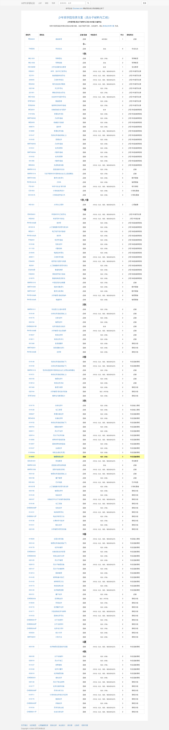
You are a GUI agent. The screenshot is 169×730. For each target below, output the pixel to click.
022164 (31, 391)
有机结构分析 (59, 586)
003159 (31, 646)
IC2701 (31, 75)
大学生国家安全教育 (59, 67)
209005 (31, 80)
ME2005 (32, 122)
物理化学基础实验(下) (59, 543)
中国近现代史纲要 (58, 282)
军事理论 (59, 58)
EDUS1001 (32, 461)
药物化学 (59, 703)
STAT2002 (31, 396)
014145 (31, 577)
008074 (31, 126)
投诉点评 (53, 725)
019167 (31, 448)
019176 (31, 405)
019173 (31, 586)
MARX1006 (31, 469)
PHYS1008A (31, 295)
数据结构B (59, 270)
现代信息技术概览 (58, 84)
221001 (31, 92)
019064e (31, 452)
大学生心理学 (59, 204)
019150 (31, 366)
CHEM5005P (31, 703)
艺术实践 (59, 482)
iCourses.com (78, 8)
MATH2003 (31, 143)
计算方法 (59, 637)
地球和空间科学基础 (59, 105)
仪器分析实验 (59, 539)
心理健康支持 (43, 725)
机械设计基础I (59, 122)
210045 (31, 252)
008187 (31, 499)
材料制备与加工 (58, 577)
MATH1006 (31, 178)
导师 (53, 3)
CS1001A (31, 195)
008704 (31, 427)
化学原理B (59, 156)
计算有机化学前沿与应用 (59, 694)
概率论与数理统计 (58, 396)
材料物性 (59, 665)
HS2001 (31, 71)
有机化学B (59, 335)
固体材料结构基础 (58, 444)
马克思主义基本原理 (59, 309)
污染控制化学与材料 (59, 611)
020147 (31, 568)
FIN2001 (31, 240)
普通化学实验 (59, 131)
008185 (31, 656)
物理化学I (58, 322)
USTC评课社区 (28, 2)
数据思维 (59, 101)
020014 (31, 435)
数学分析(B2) (59, 291)
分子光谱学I (58, 620)
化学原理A (59, 148)
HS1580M (31, 67)
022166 (31, 88)
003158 (31, 478)
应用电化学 (59, 598)
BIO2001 (31, 109)
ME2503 (32, 165)
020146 (31, 682)
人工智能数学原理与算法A (58, 227)
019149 (31, 313)
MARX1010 (31, 282)
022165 (31, 529)
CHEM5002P (31, 624)
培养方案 (85, 725)
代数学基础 (59, 152)
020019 (31, 660)
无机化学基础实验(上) (59, 135)
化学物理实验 (59, 673)
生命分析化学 (59, 712)
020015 (31, 564)
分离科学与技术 (58, 520)
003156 (31, 491)
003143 (31, 543)
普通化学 (59, 139)
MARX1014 (31, 173)
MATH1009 (31, 287)
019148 (31, 361)
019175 (31, 318)
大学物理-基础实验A (59, 295)
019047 (31, 335)
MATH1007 (31, 291)
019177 (31, 686)
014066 (31, 439)
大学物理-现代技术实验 (58, 391)
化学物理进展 (59, 590)
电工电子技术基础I (58, 231)
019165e (31, 114)
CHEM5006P (31, 690)
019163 (31, 156)
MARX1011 (31, 309)
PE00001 (31, 39)
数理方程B (59, 387)
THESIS (31, 48)
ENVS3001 (32, 214)
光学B (59, 352)
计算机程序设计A (59, 195)
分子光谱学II (58, 624)
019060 (31, 456)
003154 (31, 322)
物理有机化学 (59, 456)
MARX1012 (31, 169)
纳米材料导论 (59, 512)
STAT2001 (31, 101)
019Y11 (31, 694)
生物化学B (59, 418)
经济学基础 (59, 240)
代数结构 (59, 248)
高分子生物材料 (58, 568)
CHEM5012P (31, 516)
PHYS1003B (31, 352)
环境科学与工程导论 (59, 214)
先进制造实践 (59, 165)
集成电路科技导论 (58, 75)
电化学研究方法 (58, 516)
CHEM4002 (31, 556)
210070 (31, 278)
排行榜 (69, 725)
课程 (46, 3)
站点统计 (62, 725)
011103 (31, 248)
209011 (31, 257)
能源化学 (59, 699)
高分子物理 (59, 560)
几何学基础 (59, 118)
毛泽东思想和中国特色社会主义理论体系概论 (59, 370)
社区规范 (33, 725)
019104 (31, 707)
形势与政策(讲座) (59, 469)
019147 (31, 135)
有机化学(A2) (59, 383)
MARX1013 (31, 370)
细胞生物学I (58, 427)
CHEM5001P (31, 620)
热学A (59, 235)
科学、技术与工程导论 (59, 71)
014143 (31, 581)
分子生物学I (58, 656)
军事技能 (59, 62)
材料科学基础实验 (58, 439)
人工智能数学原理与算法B (58, 486)
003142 (31, 473)
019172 (31, 607)
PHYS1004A (31, 299)
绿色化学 (59, 508)
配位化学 (59, 525)
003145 (31, 590)
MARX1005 (31, 465)
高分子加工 (59, 660)
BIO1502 (31, 97)
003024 (31, 632)
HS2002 (31, 218)
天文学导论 (59, 88)
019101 (31, 525)
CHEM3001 (31, 677)
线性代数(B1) (59, 287)
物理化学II (58, 378)
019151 (31, 374)
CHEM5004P (31, 628)
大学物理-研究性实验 (58, 529)
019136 (31, 520)
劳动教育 (59, 461)
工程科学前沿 (59, 80)
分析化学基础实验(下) (59, 366)
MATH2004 (31, 152)
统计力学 (59, 632)
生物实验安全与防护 (59, 109)
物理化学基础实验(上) (59, 473)
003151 (31, 594)
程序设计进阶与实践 (59, 261)
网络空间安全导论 (58, 92)
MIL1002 (31, 62)
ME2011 (32, 231)
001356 (31, 161)
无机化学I (58, 244)
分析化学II (58, 405)
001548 (31, 343)
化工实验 (59, 503)
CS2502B (31, 270)
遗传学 (58, 126)
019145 (31, 495)
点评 (40, 3)
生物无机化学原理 (58, 551)
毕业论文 (59, 48)
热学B (59, 223)
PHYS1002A (31, 235)
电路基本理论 (59, 252)
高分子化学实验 (58, 435)
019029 (31, 539)
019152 (31, 422)
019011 (31, 339)
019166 (31, 244)
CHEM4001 (31, 551)
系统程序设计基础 (58, 274)
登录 (144, 3)
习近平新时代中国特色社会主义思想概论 (58, 173)
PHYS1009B (31, 330)
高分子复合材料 (58, 682)
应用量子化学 (59, 607)
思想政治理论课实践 (59, 465)
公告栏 (76, 725)
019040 (31, 603)
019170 (31, 699)
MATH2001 (31, 637)
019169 (31, 669)
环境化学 (59, 603)
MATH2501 (31, 347)
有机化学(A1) (59, 339)
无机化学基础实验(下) (59, 361)
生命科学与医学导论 (59, 97)
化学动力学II (58, 628)
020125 (31, 560)
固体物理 (59, 573)
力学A (59, 182)
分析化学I (58, 318)
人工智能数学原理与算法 (59, 265)
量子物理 (59, 478)
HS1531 (31, 204)
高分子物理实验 (58, 564)
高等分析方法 (59, 690)
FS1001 (31, 186)
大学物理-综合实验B (59, 330)
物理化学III (59, 491)
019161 (31, 148)
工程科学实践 (59, 257)
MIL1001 (31, 58)
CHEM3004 (31, 598)
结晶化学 (59, 495)
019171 (31, 611)
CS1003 (31, 190)
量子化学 (59, 594)
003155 (31, 378)
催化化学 (59, 677)
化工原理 (59, 409)
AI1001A (32, 227)
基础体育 (59, 39)
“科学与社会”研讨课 (59, 186)
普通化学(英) (58, 114)
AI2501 (31, 265)
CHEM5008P (31, 508)
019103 (31, 615)
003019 (31, 673)
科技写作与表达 (58, 218)
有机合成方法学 (58, 556)
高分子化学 (59, 431)
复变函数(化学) (58, 347)
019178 (31, 547)
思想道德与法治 (58, 169)
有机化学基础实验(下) (59, 422)
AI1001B (32, 486)
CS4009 (31, 261)
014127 (31, 665)
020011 (31, 431)
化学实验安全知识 (58, 326)
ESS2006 (31, 105)
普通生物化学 (59, 414)
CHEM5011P (31, 712)
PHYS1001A (31, 182)
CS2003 (31, 274)
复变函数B (59, 343)
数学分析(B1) (59, 178)
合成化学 (59, 448)
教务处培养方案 (108, 26)
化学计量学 (59, 669)
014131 (31, 512)
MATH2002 (31, 118)
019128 (31, 409)
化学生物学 (59, 547)
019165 (31, 139)
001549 (31, 387)
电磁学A (59, 299)
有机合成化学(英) (59, 452)
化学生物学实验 (58, 686)
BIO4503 (31, 418)
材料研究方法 (59, 581)
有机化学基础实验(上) (59, 374)
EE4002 (31, 84)
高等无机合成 (59, 707)
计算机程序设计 (58, 190)
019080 (31, 131)
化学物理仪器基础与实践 (59, 646)
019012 (31, 383)
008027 (31, 414)
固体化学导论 (59, 615)
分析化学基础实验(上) (59, 313)
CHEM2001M (31, 326)
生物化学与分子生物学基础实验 (58, 499)
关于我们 (24, 725)
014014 (31, 573)
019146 (31, 503)
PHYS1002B (31, 223)
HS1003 (31, 482)
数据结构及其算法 (58, 278)
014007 (31, 444)
